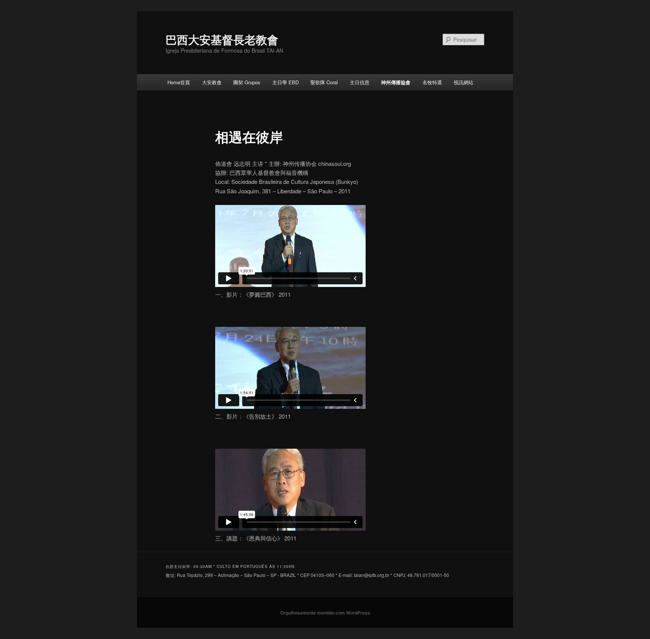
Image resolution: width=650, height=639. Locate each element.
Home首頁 (178, 82)
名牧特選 (432, 82)
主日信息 (359, 82)
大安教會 (212, 82)
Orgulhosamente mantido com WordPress (325, 612)
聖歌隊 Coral (324, 82)
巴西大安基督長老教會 (222, 39)
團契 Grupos (246, 82)
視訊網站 (463, 82)
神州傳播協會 (395, 82)
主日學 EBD (285, 82)
